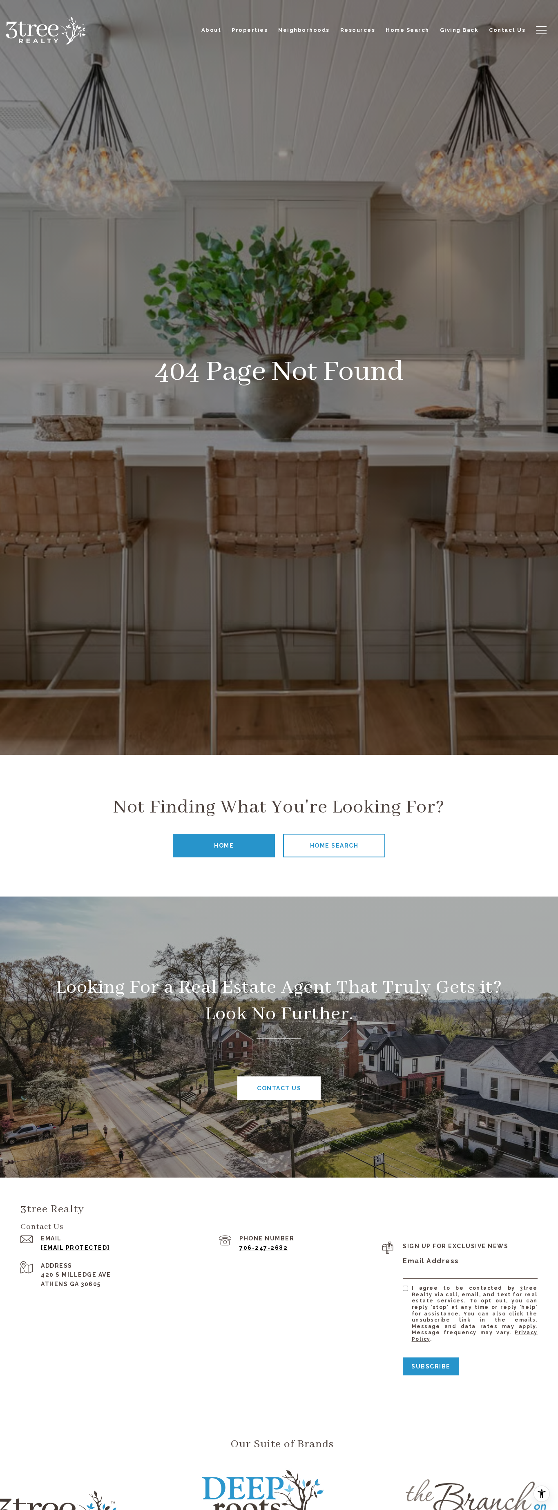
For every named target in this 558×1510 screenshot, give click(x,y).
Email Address (431, 1261)
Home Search (334, 845)
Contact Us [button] (279, 1088)
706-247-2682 (263, 1247)
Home (224, 845)
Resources (357, 30)
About (211, 30)
